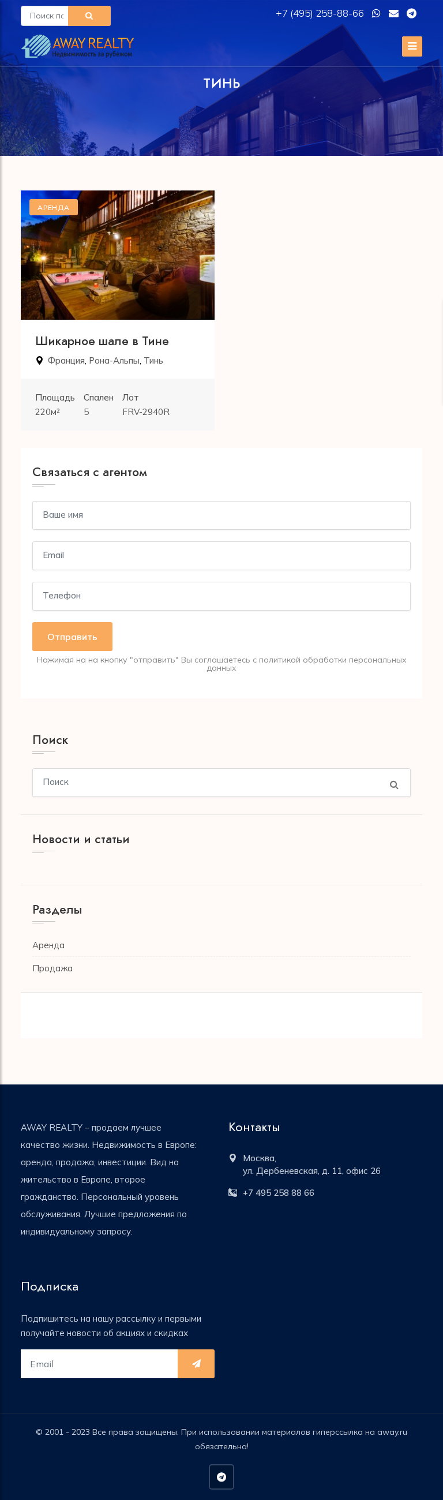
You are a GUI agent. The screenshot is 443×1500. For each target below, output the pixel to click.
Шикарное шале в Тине (102, 341)
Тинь (153, 360)
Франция (66, 360)
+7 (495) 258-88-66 (321, 13)
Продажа (52, 968)
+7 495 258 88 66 (278, 1192)
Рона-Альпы (114, 360)
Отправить (72, 636)
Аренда (48, 945)
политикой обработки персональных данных (307, 663)
